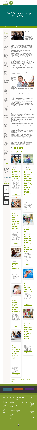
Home (4, 26)
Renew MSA (24, 402)
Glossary (4, 412)
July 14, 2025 (14, 298)
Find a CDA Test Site (12, 407)
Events (4, 403)
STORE (29, 389)
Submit (6, 202)
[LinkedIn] (20, 148)
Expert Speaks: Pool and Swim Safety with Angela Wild (28, 287)
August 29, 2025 (26, 227)
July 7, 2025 (26, 322)
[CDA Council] (8, 2)
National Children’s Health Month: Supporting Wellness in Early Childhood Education (15, 221)
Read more (16, 194)
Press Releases (4, 410)
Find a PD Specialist (11, 404)
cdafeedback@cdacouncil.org (9, 177)
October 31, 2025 (26, 167)
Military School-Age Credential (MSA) (18, 407)
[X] (17, 148)
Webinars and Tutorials (12, 412)
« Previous (13, 379)
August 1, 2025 (14, 261)
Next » (12, 381)
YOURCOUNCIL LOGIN (7, 389)
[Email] (22, 148)
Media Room (5, 408)
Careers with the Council (5, 402)
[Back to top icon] (18, 425)
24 (29, 379)
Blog (6, 26)
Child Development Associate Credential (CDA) (18, 402)
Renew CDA (24, 401)
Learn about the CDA (5, 406)
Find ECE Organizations (12, 410)
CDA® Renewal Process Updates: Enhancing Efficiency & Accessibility (16, 306)
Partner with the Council (18, 411)
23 (27, 379)
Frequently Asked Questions (11, 415)
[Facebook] (15, 148)
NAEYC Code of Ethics (16, 94)
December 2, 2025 (14, 167)
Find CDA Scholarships (12, 402)
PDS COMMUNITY (18, 389)
